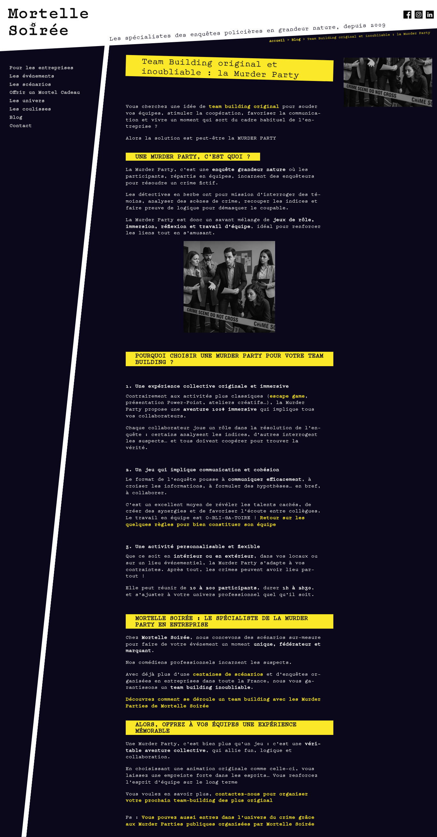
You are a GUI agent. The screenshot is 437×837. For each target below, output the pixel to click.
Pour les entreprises (42, 67)
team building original (244, 106)
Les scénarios (30, 84)
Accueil (277, 40)
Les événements (32, 75)
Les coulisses (30, 108)
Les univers (27, 100)
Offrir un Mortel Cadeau (45, 92)
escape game (287, 395)
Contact (21, 125)
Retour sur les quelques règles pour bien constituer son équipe (215, 520)
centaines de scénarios (226, 674)
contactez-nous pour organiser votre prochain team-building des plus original (217, 796)
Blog (296, 39)
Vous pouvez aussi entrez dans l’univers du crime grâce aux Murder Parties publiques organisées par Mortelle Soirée (220, 820)
